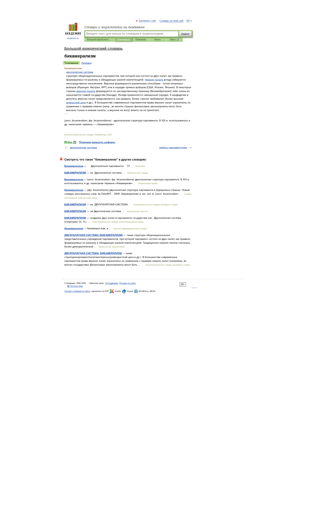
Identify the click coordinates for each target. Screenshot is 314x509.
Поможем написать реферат (97, 142)
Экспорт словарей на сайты (77, 291)
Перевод (86, 62)
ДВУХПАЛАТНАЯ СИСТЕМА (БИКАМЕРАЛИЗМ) (93, 235)
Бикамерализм (73, 166)
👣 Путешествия (75, 286)
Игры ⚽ (174, 39)
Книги (157, 39)
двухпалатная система (83, 147)
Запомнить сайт (147, 21)
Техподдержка (111, 283)
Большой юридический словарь (99, 39)
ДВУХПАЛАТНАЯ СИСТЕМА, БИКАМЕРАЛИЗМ (93, 253)
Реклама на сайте (127, 283)
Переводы (140, 39)
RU (188, 21)
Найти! (185, 33)
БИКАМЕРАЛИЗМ (75, 172)
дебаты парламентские (173, 147)
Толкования (123, 39)
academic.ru (73, 38)
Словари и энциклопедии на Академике (114, 27)
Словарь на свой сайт (172, 21)
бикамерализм (73, 189)
